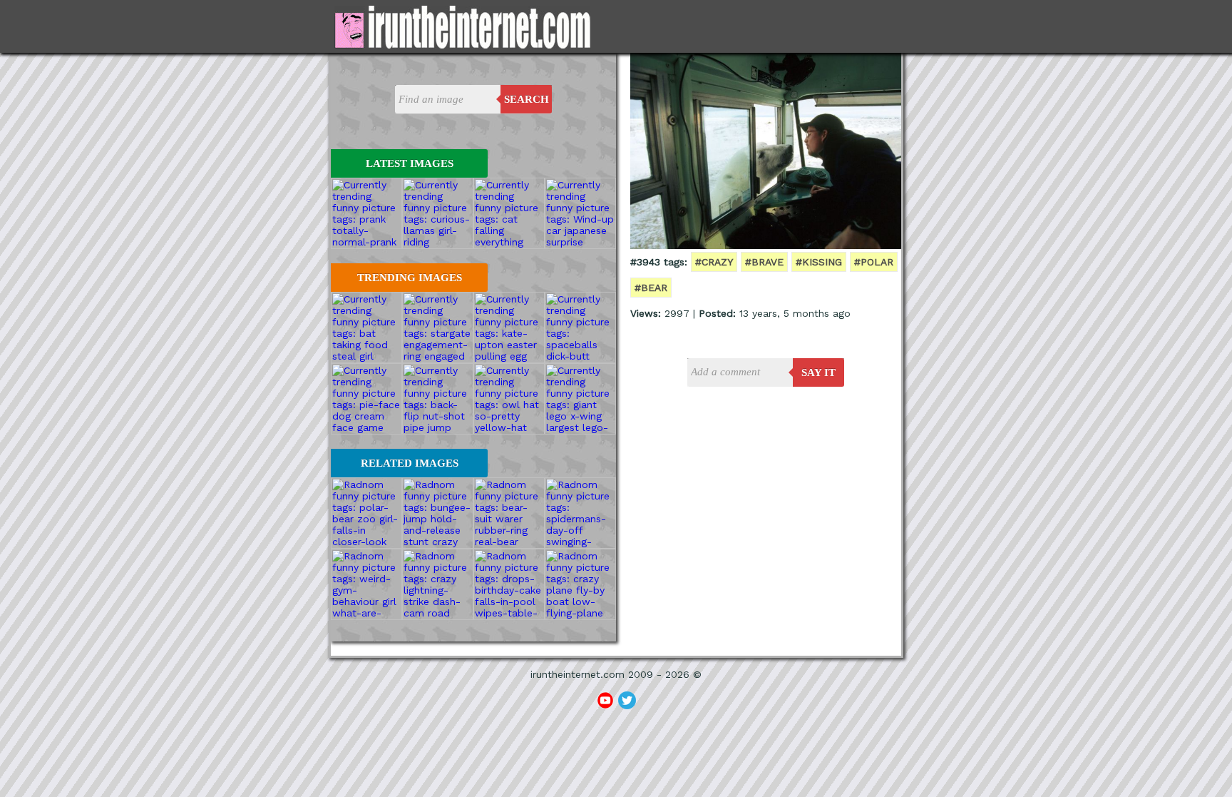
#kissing (819, 262)
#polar (873, 262)
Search (526, 99)
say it (818, 372)
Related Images (409, 463)
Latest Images (409, 163)
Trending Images (409, 277)
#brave (764, 262)
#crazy (714, 262)
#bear (651, 287)
